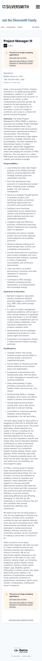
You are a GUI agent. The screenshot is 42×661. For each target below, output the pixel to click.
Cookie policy (26, 656)
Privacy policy (15, 656)
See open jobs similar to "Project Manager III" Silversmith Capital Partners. (21, 63)
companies (10, 27)
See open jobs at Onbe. (18, 58)
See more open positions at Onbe (21, 620)
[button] (38, 6)
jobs (2, 27)
